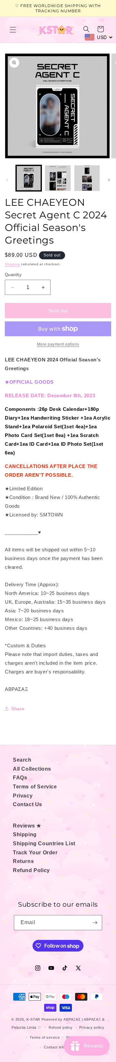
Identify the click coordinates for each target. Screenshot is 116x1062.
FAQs (20, 777)
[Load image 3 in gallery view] (87, 178)
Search (22, 760)
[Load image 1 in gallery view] (29, 178)
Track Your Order (35, 852)
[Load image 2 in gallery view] (58, 178)
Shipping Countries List (44, 843)
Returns (23, 861)
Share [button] (17, 708)
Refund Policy (31, 870)
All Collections (32, 769)
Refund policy (61, 1027)
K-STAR (33, 1019)
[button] (13, 30)
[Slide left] (7, 180)
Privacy (23, 795)
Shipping (12, 264)
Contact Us (27, 804)
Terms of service (45, 1037)
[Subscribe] (95, 922)
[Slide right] (109, 180)
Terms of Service (35, 786)
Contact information (61, 1047)
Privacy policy (91, 1027)
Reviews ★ (27, 825)
